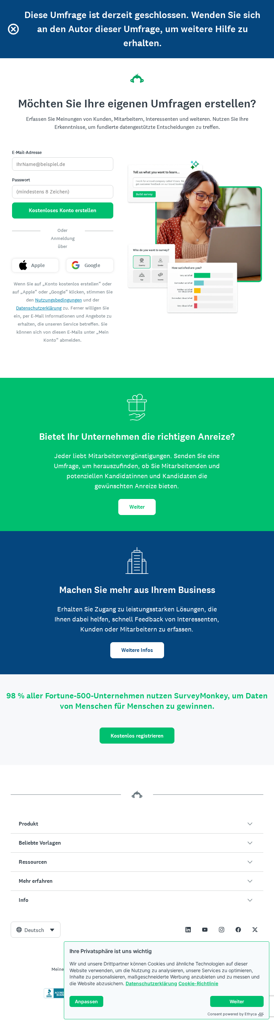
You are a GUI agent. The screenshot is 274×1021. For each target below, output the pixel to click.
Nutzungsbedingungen (58, 300)
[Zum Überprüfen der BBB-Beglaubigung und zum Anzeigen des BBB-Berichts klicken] (58, 997)
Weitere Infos (137, 650)
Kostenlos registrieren (137, 735)
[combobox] (35, 930)
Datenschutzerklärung (151, 983)
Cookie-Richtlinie (198, 983)
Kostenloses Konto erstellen (62, 210)
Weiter (137, 506)
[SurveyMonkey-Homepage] (137, 78)
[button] (137, 824)
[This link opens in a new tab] (188, 929)
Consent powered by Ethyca (232, 1014)
